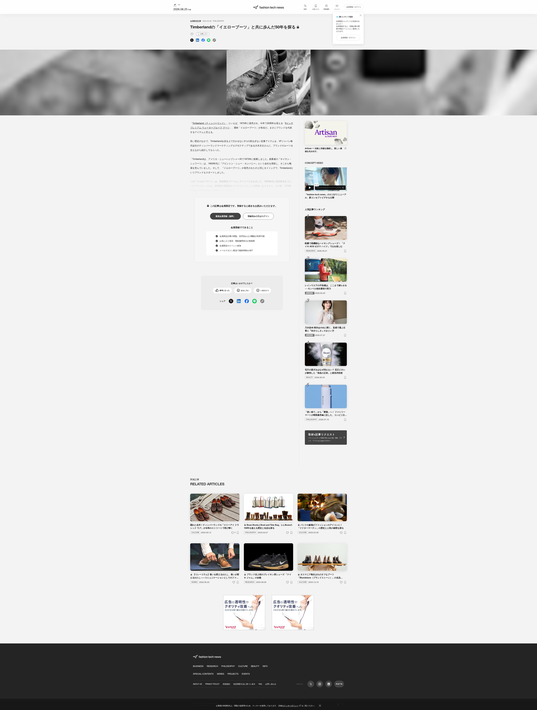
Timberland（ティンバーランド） (209, 123)
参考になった (225, 290)
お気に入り (315, 9)
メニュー (337, 9)
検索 (305, 9)
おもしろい (245, 290)
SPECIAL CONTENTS (203, 674)
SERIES (220, 674)
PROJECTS (233, 674)
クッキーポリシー (291, 706)
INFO (265, 666)
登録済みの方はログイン (258, 216)
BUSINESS (198, 666)
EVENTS (246, 674)
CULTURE (243, 666)
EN (179, 5)
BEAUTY (255, 666)
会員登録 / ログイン (353, 7)
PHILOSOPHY (218, 21)
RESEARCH (212, 666)
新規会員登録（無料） (225, 216)
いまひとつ (264, 290)
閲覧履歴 (326, 9)
